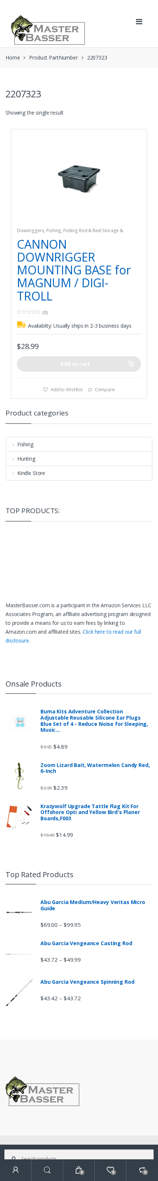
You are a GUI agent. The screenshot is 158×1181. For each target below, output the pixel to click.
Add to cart (75, 363)
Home (13, 57)
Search (47, 1170)
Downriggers (30, 230)
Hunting (26, 458)
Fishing (53, 230)
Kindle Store (31, 472)
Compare (105, 389)
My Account (16, 1170)
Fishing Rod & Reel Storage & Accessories (70, 232)
